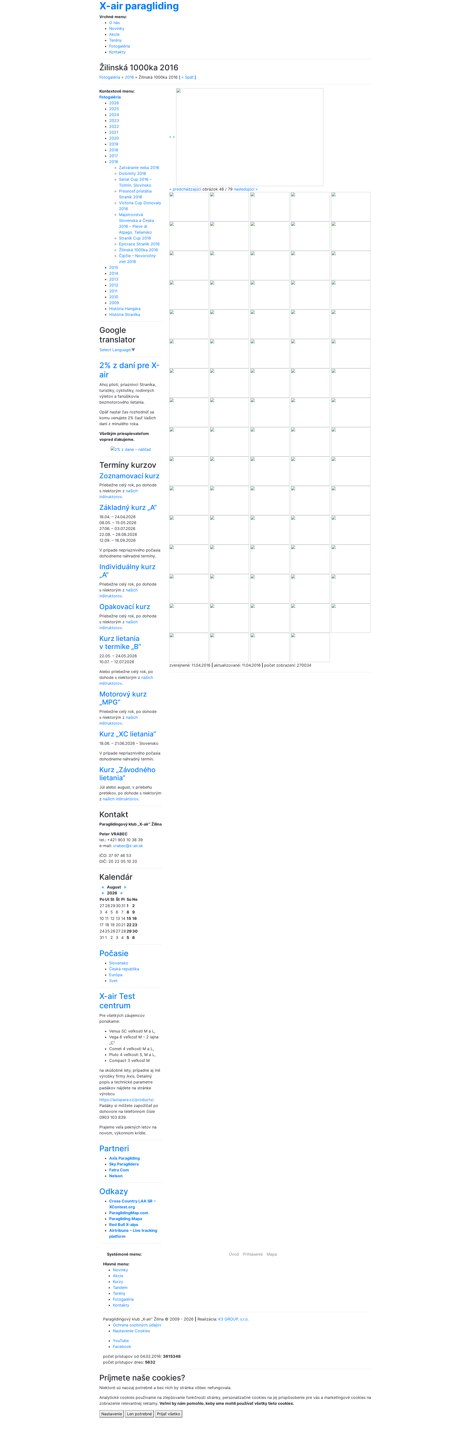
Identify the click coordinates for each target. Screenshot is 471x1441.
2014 (113, 273)
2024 (114, 114)
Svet (113, 980)
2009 (114, 302)
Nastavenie (111, 1413)
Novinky (116, 28)
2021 (113, 132)
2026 (114, 102)
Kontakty (117, 51)
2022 (114, 126)
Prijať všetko (168, 1413)
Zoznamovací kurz (129, 476)
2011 (113, 290)
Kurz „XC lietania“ (127, 734)
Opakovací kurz (124, 606)
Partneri (114, 1148)
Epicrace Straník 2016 (139, 243)
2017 (113, 155)
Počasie (114, 953)
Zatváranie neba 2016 (139, 167)
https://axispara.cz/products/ (126, 1099)
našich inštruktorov (120, 798)
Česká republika (124, 968)
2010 (113, 296)
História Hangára (125, 308)
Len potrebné (139, 1413)
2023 (114, 120)
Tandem (120, 1287)
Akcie (114, 34)
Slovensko (118, 963)
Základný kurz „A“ (128, 507)
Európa (115, 974)
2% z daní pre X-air (129, 369)
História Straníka (124, 314)
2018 (113, 149)
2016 (129, 77)
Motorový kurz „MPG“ (123, 698)
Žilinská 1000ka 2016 (138, 249)
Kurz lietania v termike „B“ (120, 642)
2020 (114, 138)
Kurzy (118, 1281)
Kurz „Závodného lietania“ (127, 774)
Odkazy (113, 1191)
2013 (113, 279)
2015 (113, 267)
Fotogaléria (119, 46)
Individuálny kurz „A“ (127, 571)
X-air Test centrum (117, 1000)
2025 (114, 108)
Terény (115, 40)
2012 (113, 285)
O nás (114, 22)
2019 (113, 144)
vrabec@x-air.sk (128, 845)
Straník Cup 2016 (135, 238)
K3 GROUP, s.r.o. (233, 1319)
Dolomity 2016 (132, 173)
